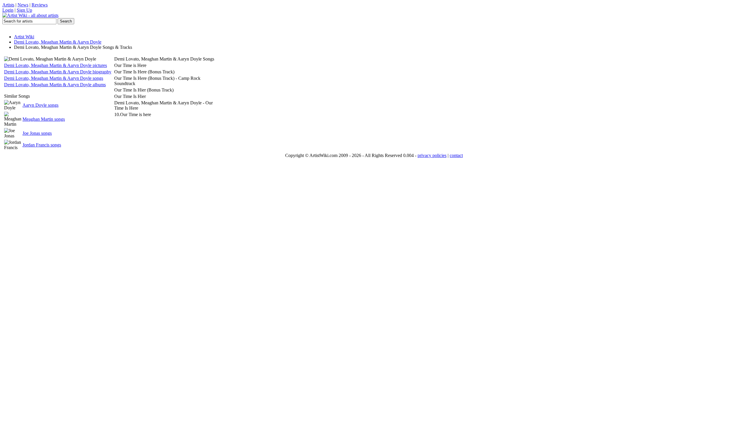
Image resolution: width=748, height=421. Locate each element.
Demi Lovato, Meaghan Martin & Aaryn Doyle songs (53, 78)
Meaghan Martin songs (43, 119)
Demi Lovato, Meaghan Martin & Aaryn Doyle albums (55, 84)
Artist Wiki (24, 36)
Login (7, 10)
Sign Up (24, 10)
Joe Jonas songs (37, 133)
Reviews (40, 4)
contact (456, 155)
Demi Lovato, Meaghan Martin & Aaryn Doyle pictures (55, 65)
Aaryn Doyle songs (40, 105)
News (23, 4)
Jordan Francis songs (41, 144)
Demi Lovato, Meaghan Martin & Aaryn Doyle (57, 41)
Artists (8, 4)
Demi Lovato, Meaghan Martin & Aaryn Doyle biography (57, 71)
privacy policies (432, 155)
